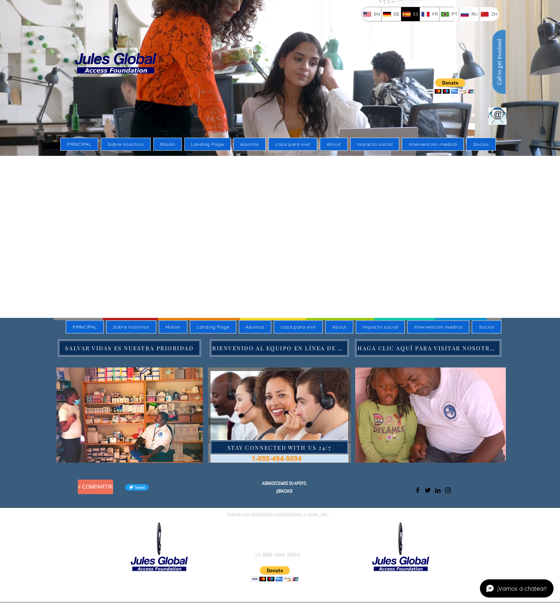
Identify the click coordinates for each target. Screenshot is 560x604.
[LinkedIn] (438, 490)
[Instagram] (448, 490)
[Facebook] (418, 490)
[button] (130, 415)
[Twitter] (428, 490)
